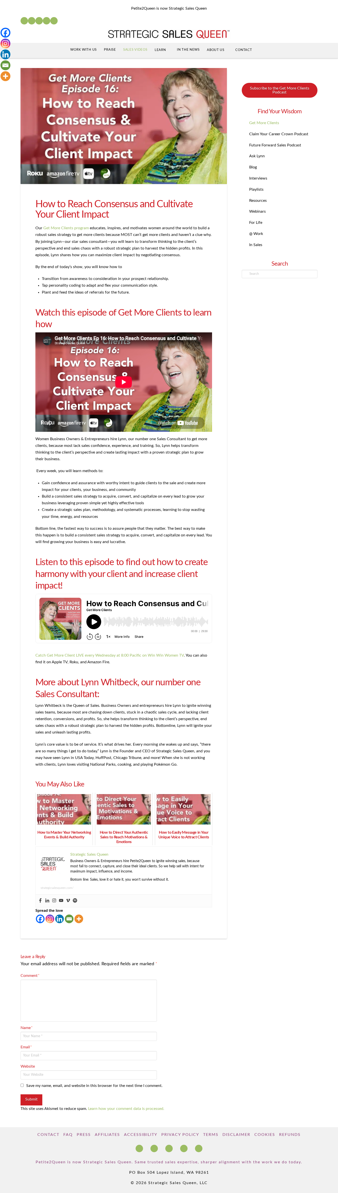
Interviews (258, 178)
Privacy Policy (180, 1135)
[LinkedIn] (31, 20)
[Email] (69, 919)
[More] (78, 919)
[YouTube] (39, 20)
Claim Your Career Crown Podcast (278, 134)
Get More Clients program (66, 228)
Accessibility (140, 1135)
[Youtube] (61, 900)
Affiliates (107, 1135)
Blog (253, 167)
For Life (255, 223)
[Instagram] (46, 20)
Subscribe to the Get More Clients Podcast (279, 90)
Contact (48, 1135)
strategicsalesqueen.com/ (57, 887)
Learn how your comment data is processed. (126, 1109)
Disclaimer (236, 1135)
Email (26, 1047)
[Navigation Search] (265, 50)
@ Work (256, 234)
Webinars (257, 211)
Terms (210, 1135)
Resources (258, 201)
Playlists (256, 189)
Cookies (264, 1135)
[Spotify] (54, 20)
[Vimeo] (68, 900)
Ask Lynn (257, 156)
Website (28, 1066)
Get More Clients (264, 123)
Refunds (290, 1135)
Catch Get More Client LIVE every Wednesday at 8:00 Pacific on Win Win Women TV (109, 655)
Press (84, 1135)
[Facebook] (24, 20)
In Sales (255, 245)
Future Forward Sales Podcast (275, 145)
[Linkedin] (47, 900)
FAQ (68, 1135)
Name (27, 1028)
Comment (30, 976)
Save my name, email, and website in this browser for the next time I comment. (94, 1086)
